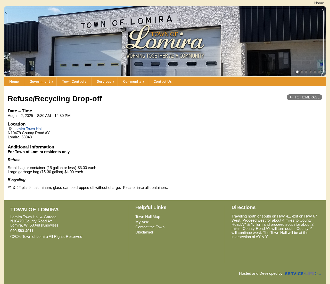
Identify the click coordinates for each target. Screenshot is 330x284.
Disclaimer (144, 232)
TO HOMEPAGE (307, 97)
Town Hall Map (147, 217)
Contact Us (162, 81)
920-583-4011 (21, 231)
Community (134, 81)
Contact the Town (149, 227)
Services (106, 81)
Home (14, 81)
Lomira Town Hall (27, 129)
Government (41, 81)
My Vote (142, 222)
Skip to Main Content (104, 237)
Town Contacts (74, 81)
